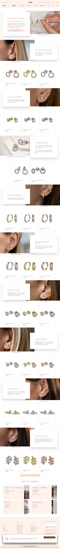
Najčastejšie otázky (20, 526)
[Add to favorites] (18, 85)
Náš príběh (4, 526)
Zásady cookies (19, 531)
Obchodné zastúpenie (34, 527)
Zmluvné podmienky (49, 533)
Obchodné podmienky (20, 525)
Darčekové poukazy (20, 532)
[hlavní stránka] (30, 3)
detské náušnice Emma (48, 150)
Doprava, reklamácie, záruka (20, 528)
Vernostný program (6, 530)
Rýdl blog (4, 529)
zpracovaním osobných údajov (51, 527)
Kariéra (4, 528)
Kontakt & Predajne (33, 526)
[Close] (58, 547)
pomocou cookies (34, 538)
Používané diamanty (20, 529)
